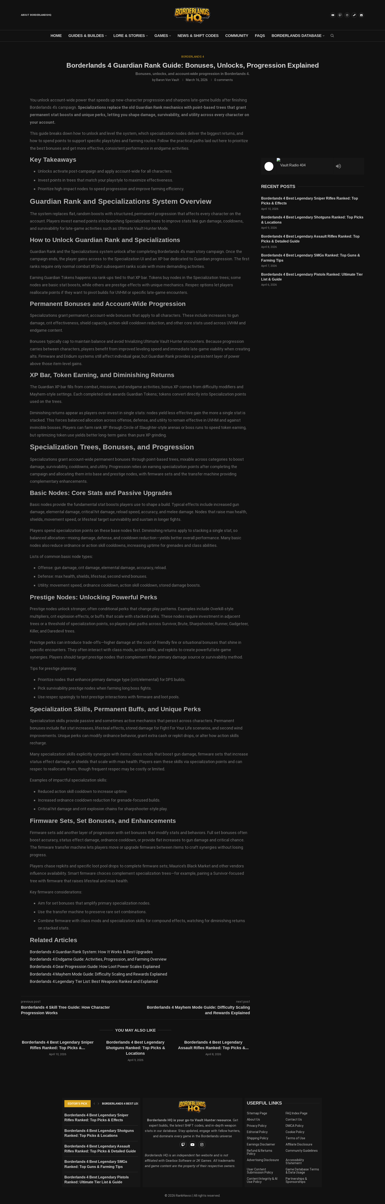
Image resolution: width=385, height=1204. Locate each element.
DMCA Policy (294, 1125)
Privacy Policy (256, 1125)
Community (236, 36)
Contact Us (294, 1119)
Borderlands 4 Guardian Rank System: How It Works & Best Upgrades (91, 951)
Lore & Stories (129, 36)
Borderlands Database (297, 36)
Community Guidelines (302, 1150)
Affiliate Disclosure (299, 1144)
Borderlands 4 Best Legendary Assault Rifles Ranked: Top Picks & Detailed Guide (310, 238)
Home (56, 36)
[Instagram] (347, 15)
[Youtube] (333, 15)
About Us (253, 1119)
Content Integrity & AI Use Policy (262, 1180)
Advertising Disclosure (263, 1160)
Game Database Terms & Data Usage (302, 1171)
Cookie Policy (295, 1131)
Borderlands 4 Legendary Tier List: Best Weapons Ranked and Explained (94, 981)
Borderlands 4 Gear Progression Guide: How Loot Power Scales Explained (95, 966)
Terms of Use (295, 1138)
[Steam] (354, 15)
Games (161, 36)
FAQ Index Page (296, 1113)
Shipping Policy (257, 1138)
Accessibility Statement (295, 1161)
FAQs (260, 36)
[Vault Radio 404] (305, 166)
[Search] (332, 36)
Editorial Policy (257, 1131)
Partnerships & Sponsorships (296, 1180)
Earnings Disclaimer (261, 1144)
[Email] (361, 15)
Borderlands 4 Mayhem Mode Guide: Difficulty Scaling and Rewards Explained (98, 974)
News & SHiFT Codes (198, 36)
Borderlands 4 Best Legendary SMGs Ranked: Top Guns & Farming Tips (310, 257)
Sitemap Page (257, 1113)
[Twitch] (340, 15)
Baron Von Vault (167, 80)
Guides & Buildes (86, 36)
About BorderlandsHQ (36, 15)
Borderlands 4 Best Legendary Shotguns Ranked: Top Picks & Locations (57, 1048)
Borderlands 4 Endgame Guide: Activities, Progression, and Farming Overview (98, 959)
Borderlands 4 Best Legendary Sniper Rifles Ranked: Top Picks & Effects (309, 200)
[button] (27, 1053)
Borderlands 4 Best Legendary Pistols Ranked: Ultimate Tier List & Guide (312, 277)
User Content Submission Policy (260, 1171)
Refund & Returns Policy (259, 1152)
